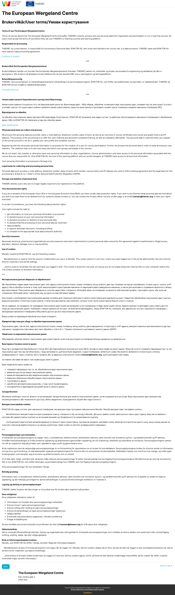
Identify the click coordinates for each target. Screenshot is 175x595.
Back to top (165, 565)
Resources (76, 583)
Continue (87, 593)
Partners (75, 581)
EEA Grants (123, 581)
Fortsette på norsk (10, 89)
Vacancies (122, 578)
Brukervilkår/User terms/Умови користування (87, 589)
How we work (77, 578)
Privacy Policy (124, 583)
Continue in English (11, 56)
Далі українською (10, 125)
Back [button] (6, 566)
